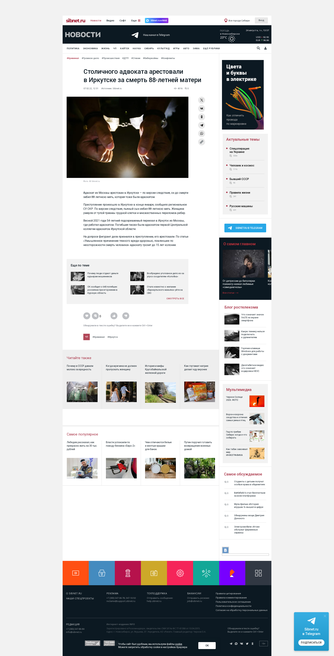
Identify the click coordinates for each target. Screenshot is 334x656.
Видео (110, 20)
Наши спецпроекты (80, 598)
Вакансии (194, 593)
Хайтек (124, 48)
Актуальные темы (243, 139)
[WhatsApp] (201, 133)
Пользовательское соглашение (233, 601)
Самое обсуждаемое (243, 474)
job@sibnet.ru (194, 601)
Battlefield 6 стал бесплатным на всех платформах (249, 494)
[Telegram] (201, 125)
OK (207, 645)
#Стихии (135, 58)
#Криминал (73, 58)
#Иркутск (113, 337)
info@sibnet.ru (74, 632)
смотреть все (175, 298)
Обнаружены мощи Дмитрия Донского (249, 517)
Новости (95, 20)
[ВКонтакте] (201, 108)
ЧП (114, 48)
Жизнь (105, 48)
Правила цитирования (228, 593)
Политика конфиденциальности (233, 605)
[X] (201, 100)
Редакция (73, 624)
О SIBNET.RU (74, 593)
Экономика (90, 48)
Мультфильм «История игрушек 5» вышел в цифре (248, 505)
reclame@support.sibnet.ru (120, 601)
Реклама (112, 593)
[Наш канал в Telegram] (161, 40)
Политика (73, 48)
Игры (176, 48)
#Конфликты (168, 58)
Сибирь (149, 48)
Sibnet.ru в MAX (159, 20)
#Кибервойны (150, 58)
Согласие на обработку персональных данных (242, 610)
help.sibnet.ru (154, 601)
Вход (261, 20)
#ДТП (125, 58)
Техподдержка (157, 593)
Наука (137, 48)
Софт (123, 20)
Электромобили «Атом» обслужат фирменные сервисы (247, 529)
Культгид (163, 48)
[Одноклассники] (201, 116)
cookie (178, 644)
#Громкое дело (90, 58)
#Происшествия (111, 58)
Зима (196, 48)
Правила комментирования (231, 597)
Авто (186, 48)
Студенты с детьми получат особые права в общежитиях (249, 483)
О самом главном (239, 244)
